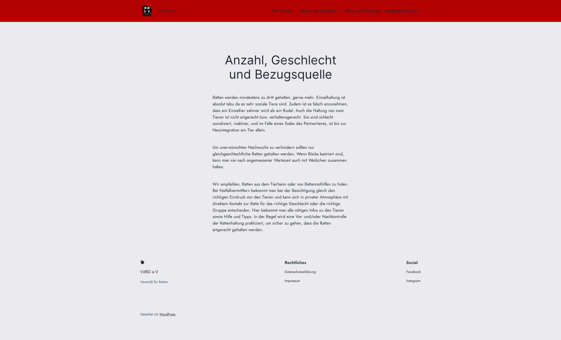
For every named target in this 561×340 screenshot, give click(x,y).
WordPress (167, 314)
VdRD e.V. (168, 11)
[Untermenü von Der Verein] (294, 11)
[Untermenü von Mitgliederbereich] (419, 11)
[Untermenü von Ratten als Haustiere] (339, 11)
